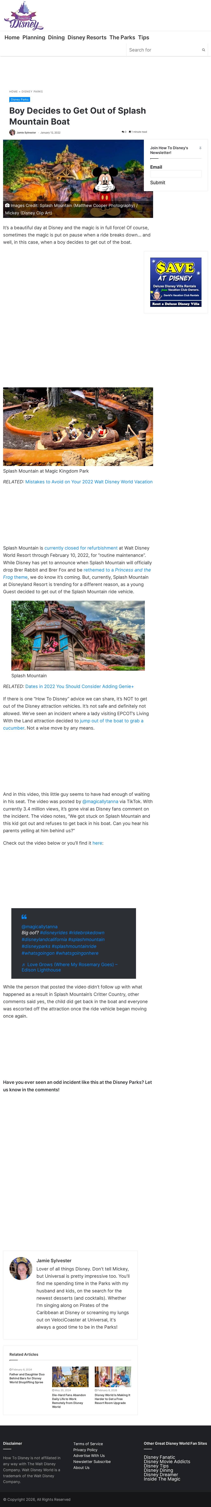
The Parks (122, 37)
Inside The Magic (162, 1479)
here (97, 843)
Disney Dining (158, 1470)
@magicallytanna (100, 801)
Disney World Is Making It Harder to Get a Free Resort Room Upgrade (112, 1399)
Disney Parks (32, 91)
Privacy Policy (85, 1450)
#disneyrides (54, 932)
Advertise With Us (89, 1455)
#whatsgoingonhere (77, 953)
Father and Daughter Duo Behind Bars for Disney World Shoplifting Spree (27, 1378)
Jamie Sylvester (26, 132)
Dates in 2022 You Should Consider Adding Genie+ (79, 686)
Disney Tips (156, 1466)
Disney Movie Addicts (167, 1461)
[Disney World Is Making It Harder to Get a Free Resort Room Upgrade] (113, 1377)
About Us (81, 1467)
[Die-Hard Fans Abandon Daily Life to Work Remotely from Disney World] (70, 1377)
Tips (143, 37)
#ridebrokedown (86, 932)
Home (12, 37)
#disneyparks (36, 946)
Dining (56, 37)
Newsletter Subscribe (92, 1461)
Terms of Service (88, 1444)
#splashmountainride (74, 946)
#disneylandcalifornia (44, 939)
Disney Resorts (87, 37)
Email (156, 167)
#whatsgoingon (38, 953)
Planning (33, 37)
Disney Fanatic (159, 1457)
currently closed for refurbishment (81, 548)
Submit (157, 182)
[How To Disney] (24, 15)
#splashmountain (86, 939)
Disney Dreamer (161, 1474)
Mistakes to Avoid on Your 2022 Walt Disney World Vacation (89, 481)
